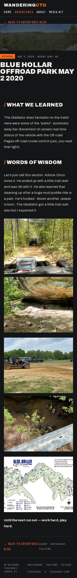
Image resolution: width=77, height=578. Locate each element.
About (41, 12)
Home (8, 12)
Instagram (35, 564)
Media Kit (56, 12)
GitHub (66, 564)
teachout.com (60, 571)
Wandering (25, 5)
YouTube (52, 564)
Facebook (34, 571)
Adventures (24, 12)
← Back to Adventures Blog (25, 22)
